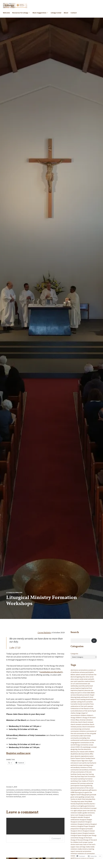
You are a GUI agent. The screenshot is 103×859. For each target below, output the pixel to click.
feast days (80, 776)
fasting (91, 774)
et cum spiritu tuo (83, 763)
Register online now (18, 753)
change (78, 713)
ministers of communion (27, 794)
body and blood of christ (85, 697)
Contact (74, 13)
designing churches (77, 749)
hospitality (79, 804)
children (83, 715)
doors (73, 756)
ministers (74, 853)
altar (83, 677)
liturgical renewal (88, 831)
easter (91, 756)
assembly (81, 686)
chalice (73, 713)
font (86, 776)
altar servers (75, 679)
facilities (74, 774)
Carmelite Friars (88, 704)
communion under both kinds (81, 736)
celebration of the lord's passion (82, 706)
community (75, 738)
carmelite (89, 702)
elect (86, 761)
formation (9, 792)
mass (81, 844)
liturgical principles (86, 829)
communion (10, 790)
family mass (81, 774)
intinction (91, 806)
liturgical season (76, 833)
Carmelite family (76, 704)
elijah (90, 761)
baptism (78, 688)
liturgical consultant (78, 822)
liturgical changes (86, 820)
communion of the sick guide (86, 733)
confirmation (84, 740)
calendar (74, 702)
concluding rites (84, 738)
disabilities (74, 754)
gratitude (93, 795)
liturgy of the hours (85, 838)
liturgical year (86, 835)
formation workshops (36, 792)
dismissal (81, 754)
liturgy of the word (77, 840)
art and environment (80, 684)
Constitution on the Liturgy (51, 671)
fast (87, 774)
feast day (74, 776)
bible (89, 693)
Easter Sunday (85, 758)
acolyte (90, 670)
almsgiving (78, 677)
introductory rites (77, 808)
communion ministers (23, 790)
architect (91, 681)
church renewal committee (80, 724)
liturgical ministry (14, 592)
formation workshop (21, 792)
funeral (82, 785)
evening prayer (88, 765)
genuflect (78, 790)
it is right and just (77, 810)
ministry (77, 858)
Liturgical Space (76, 835)
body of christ (75, 699)
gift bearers (93, 790)
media (88, 847)
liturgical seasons (88, 833)
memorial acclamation (83, 851)
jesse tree (86, 810)
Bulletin (44, 632)
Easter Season (75, 758)
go (94, 640)
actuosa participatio (87, 672)
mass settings (80, 847)
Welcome (6, 13)
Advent (73, 675)
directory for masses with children (82, 752)
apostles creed (83, 681)
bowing (82, 699)
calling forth (81, 702)
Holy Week (88, 801)
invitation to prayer (90, 808)
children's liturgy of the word (85, 718)
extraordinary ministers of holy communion (46, 790)
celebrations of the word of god (85, 711)
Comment (56, 838)
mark (77, 844)
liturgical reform (76, 831)
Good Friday (80, 795)
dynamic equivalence (82, 756)
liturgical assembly (85, 815)
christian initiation (86, 720)
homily (73, 804)
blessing (73, 697)
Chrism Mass (75, 720)
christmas (74, 722)
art (72, 684)
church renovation (88, 727)
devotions (87, 749)
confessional (75, 740)
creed (84, 747)
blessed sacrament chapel (85, 695)
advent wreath (81, 675)
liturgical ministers (51, 792)
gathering (88, 785)
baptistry (81, 690)
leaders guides (82, 813)
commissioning (76, 729)
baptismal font (86, 688)
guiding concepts (85, 797)
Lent (76, 815)
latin (91, 810)
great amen (75, 797)
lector (73, 815)
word (23, 797)
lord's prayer (83, 842)
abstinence (74, 670)
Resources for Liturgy (20, 13)
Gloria (77, 792)
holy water (81, 801)
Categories (74, 654)
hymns (92, 804)
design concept (91, 747)
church (80, 722)
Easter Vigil (80, 761)
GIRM (72, 792)
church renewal (88, 722)
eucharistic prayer (77, 765)
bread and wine (91, 699)
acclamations (83, 670)
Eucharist (93, 763)
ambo (82, 679)
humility (87, 804)
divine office (89, 754)
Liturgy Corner (56, 13)
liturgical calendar (77, 817)
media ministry (83, 849)
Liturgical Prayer (82, 826)
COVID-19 (78, 747)
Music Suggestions (39, 13)
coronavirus (84, 745)
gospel (87, 795)
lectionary (91, 813)
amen (86, 679)
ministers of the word (44, 794)
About (66, 13)
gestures (85, 790)
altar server (90, 677)
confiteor (92, 740)
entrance (74, 763)
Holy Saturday (87, 799)
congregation (75, 742)
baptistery (74, 690)
